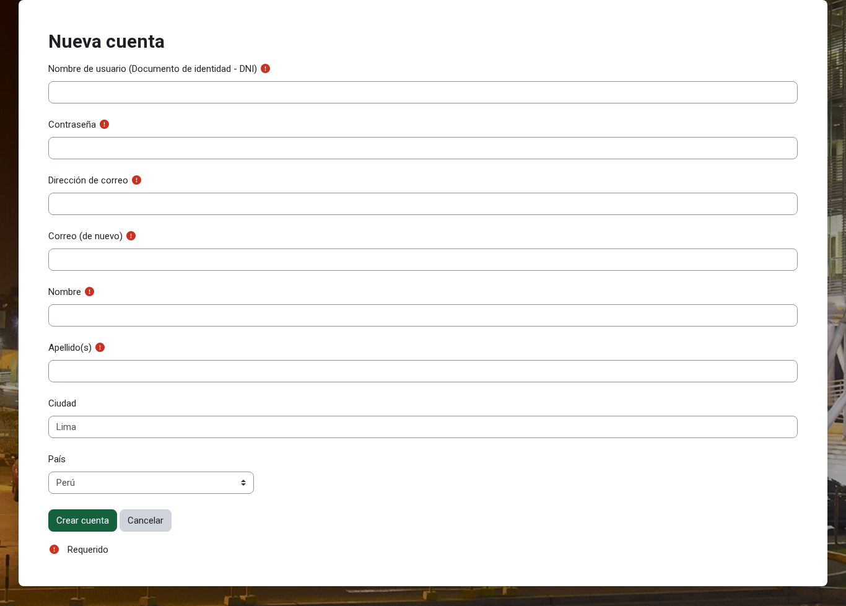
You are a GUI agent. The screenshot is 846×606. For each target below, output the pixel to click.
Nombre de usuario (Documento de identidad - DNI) (152, 68)
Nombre (64, 291)
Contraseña (72, 124)
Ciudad (62, 403)
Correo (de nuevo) (85, 236)
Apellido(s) (70, 347)
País (57, 459)
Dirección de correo (88, 180)
